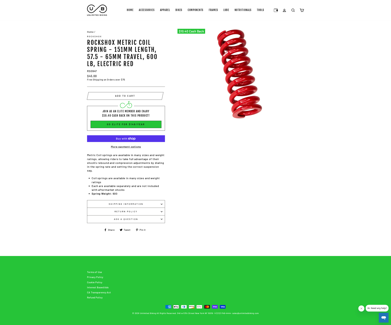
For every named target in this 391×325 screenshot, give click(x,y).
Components (195, 10)
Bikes (179, 10)
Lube (226, 10)
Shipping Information (126, 204)
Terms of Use (94, 272)
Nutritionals (243, 10)
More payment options (126, 146)
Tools (260, 10)
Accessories (147, 10)
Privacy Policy (95, 277)
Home (130, 10)
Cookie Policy (94, 282)
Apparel (165, 10)
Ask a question (126, 219)
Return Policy (126, 211)
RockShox (94, 36)
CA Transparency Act (99, 292)
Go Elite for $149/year (126, 124)
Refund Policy (95, 297)
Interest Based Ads (98, 287)
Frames (213, 10)
